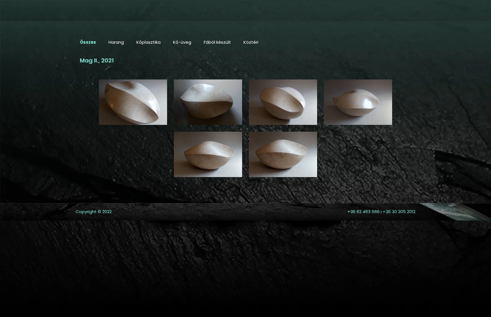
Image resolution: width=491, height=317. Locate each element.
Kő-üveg (182, 42)
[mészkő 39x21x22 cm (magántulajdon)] (133, 102)
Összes (88, 42)
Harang (116, 42)
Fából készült (217, 42)
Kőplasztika (148, 42)
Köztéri (251, 42)
